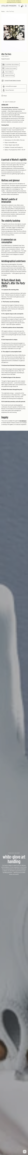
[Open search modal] (19, 5)
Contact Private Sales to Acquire (13, 80)
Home (3, 11)
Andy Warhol (4, 56)
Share (5, 95)
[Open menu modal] (25, 5)
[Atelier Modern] (8, 5)
